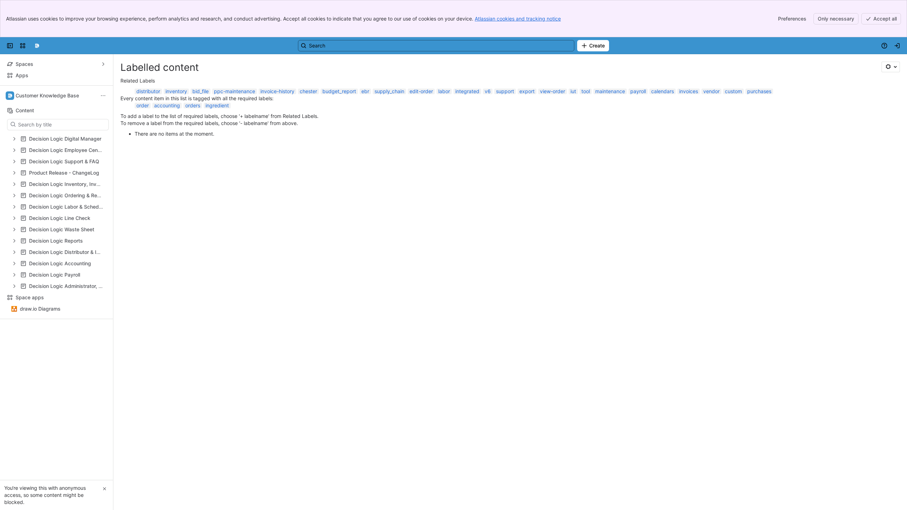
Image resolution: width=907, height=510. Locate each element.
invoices (688, 91)
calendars (662, 91)
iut (573, 91)
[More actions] (103, 95)
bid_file (200, 91)
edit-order (421, 91)
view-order (552, 91)
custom (733, 91)
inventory (176, 91)
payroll (638, 91)
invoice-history (277, 91)
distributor (148, 91)
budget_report (339, 91)
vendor (711, 91)
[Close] (104, 488)
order (142, 105)
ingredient (217, 105)
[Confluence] (37, 45)
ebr (365, 91)
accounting (167, 105)
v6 (488, 91)
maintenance (610, 91)
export (527, 91)
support (505, 91)
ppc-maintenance (234, 91)
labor (444, 91)
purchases (759, 91)
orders (192, 105)
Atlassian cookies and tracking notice (518, 19)
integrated (467, 91)
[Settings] (890, 67)
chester (308, 91)
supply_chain (389, 91)
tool (585, 91)
